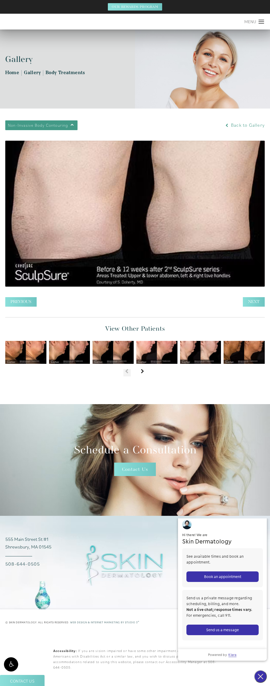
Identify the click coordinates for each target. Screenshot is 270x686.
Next (253, 302)
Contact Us (135, 469)
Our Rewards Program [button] (135, 7)
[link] (22, 564)
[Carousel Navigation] (135, 370)
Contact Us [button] (22, 681)
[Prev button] (127, 372)
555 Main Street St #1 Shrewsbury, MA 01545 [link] (28, 543)
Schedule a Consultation (135, 450)
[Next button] (143, 372)
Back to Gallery (247, 125)
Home (12, 73)
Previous (21, 302)
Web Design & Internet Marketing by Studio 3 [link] (104, 622)
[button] (11, 664)
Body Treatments (65, 73)
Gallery (32, 73)
